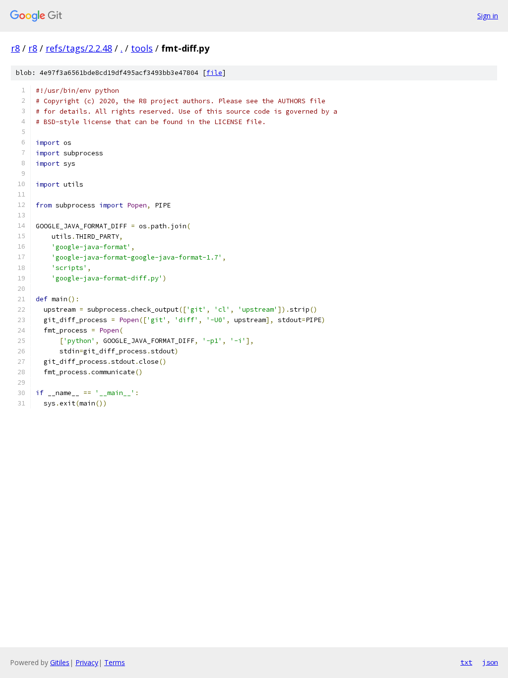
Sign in (487, 15)
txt (466, 662)
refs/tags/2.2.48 (79, 48)
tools (142, 48)
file (214, 72)
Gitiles (59, 662)
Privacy (86, 662)
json (490, 662)
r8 (15, 48)
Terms (114, 662)
